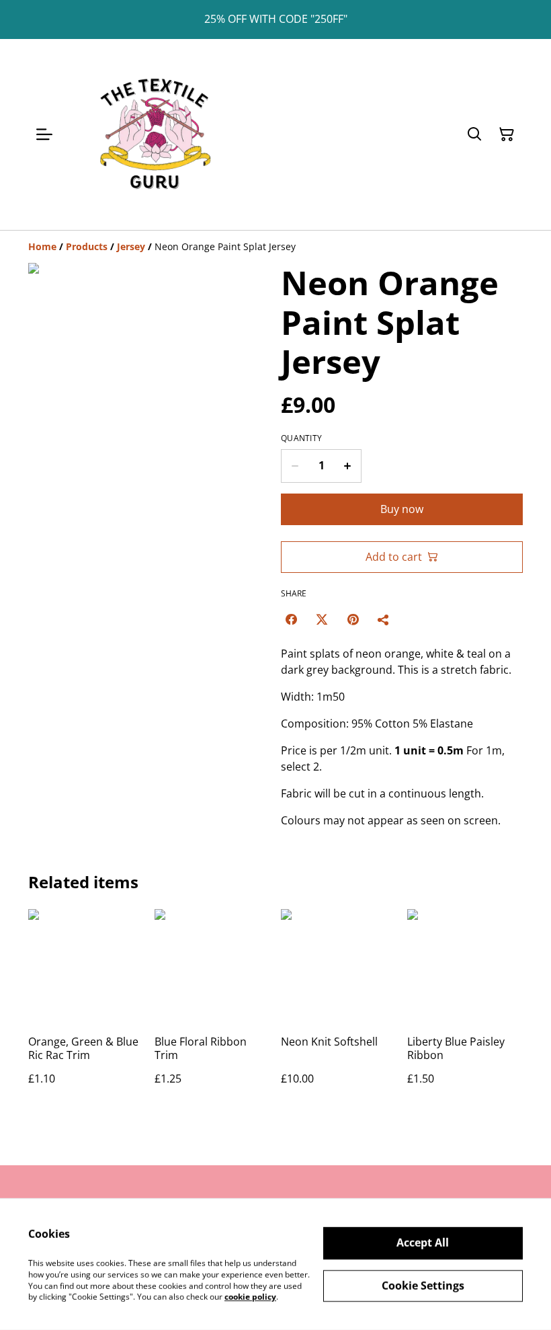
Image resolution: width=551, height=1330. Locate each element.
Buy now (401, 509)
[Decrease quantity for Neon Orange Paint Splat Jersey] (294, 466)
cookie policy (250, 1296)
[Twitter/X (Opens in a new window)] (322, 619)
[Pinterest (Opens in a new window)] (353, 619)
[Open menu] (44, 134)
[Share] (384, 619)
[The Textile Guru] (154, 134)
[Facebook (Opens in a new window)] (291, 619)
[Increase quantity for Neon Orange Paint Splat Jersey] (348, 466)
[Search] (474, 134)
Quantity (301, 438)
